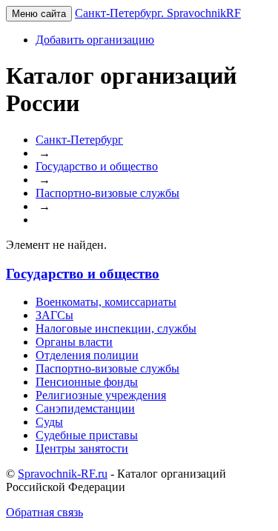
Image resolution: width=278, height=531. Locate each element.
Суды (49, 421)
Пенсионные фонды (87, 381)
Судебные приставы (87, 435)
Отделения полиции (87, 355)
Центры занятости (82, 448)
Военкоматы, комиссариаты (106, 301)
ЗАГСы (54, 315)
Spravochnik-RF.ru (62, 473)
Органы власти (74, 341)
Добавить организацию (95, 39)
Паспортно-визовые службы (107, 368)
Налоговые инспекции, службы (116, 328)
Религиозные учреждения (101, 395)
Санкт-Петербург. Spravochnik (158, 13)
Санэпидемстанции (85, 408)
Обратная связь (44, 512)
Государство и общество (82, 273)
